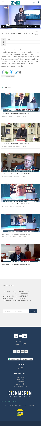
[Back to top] (38, 296)
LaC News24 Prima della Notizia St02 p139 (16, 264)
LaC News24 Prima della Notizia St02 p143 (16, 143)
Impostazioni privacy (8, 401)
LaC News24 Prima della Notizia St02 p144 (16, 113)
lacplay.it (20, 377)
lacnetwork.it (20, 384)
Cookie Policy (27, 359)
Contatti (20, 369)
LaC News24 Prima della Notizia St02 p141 (16, 204)
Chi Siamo (20, 367)
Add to (36, 34)
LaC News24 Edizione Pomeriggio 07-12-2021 (18, 300)
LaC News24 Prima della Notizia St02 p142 (16, 174)
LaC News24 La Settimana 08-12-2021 (15, 294)
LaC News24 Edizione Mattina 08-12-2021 (17, 292)
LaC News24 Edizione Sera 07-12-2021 (15, 296)
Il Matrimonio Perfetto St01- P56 (14, 298)
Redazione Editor (7, 116)
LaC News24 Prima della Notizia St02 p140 (16, 234)
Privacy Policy (15, 359)
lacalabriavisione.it (20, 386)
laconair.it (20, 382)
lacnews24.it (20, 379)
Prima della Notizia (8, 76)
